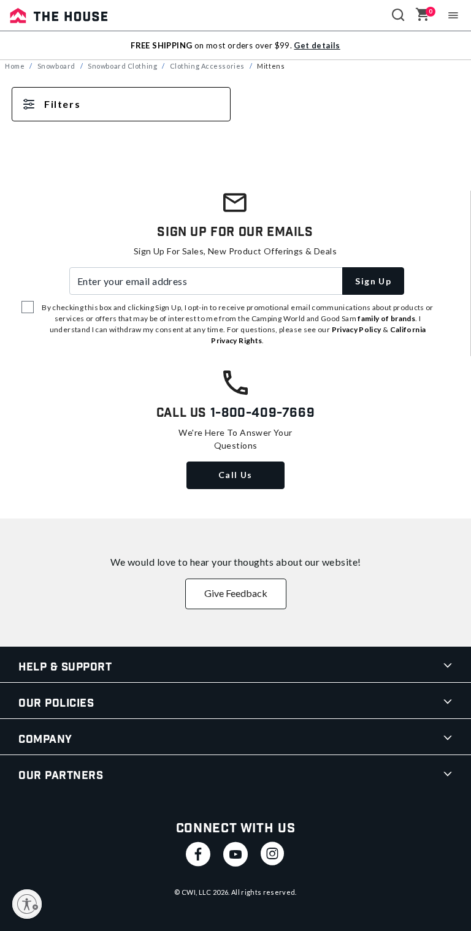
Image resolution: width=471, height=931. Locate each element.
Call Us (235, 474)
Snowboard (56, 66)
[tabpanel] (235, 116)
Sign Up (373, 281)
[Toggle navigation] (453, 15)
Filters (62, 104)
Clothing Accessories (207, 66)
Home (15, 66)
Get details (317, 45)
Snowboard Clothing (122, 66)
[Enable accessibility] (27, 904)
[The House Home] (59, 15)
